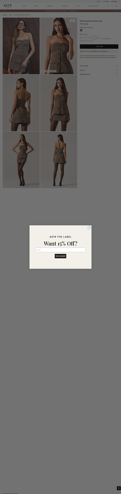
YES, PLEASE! (60, 256)
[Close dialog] (89, 227)
